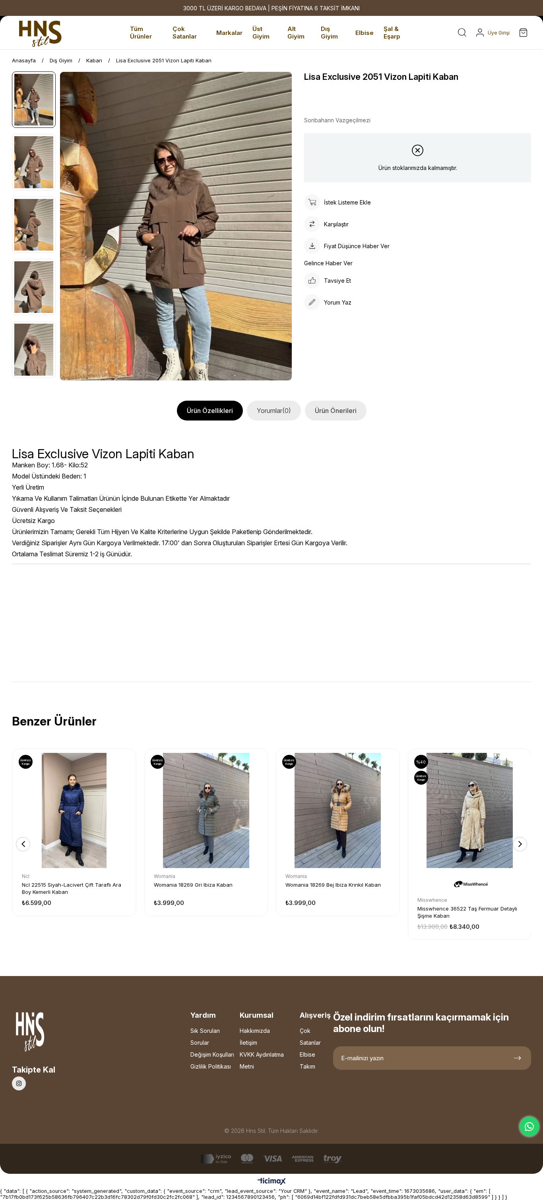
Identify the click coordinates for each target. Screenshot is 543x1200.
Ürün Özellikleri (210, 411)
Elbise (307, 1054)
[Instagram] (19, 1083)
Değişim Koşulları (212, 1054)
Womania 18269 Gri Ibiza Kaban (193, 885)
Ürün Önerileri (336, 411)
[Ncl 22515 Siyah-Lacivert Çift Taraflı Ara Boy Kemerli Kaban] (74, 810)
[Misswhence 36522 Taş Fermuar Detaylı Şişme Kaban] (469, 810)
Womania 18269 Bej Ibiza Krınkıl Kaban (333, 885)
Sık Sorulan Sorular (205, 1036)
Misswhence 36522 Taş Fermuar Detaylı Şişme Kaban (467, 912)
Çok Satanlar (310, 1036)
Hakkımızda (255, 1030)
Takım (307, 1066)
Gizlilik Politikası (210, 1066)
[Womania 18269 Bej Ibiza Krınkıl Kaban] (338, 810)
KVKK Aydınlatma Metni (262, 1060)
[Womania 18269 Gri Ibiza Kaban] (206, 810)
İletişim (248, 1042)
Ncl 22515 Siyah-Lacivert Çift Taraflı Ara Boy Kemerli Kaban (71, 888)
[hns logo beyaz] (51, 1034)
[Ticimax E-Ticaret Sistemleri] (272, 1182)
